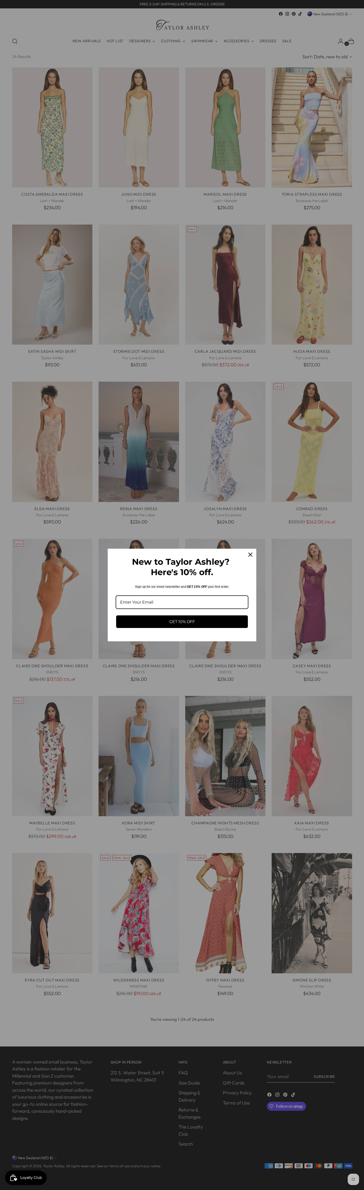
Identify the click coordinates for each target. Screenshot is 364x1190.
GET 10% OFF (182, 621)
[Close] (250, 555)
